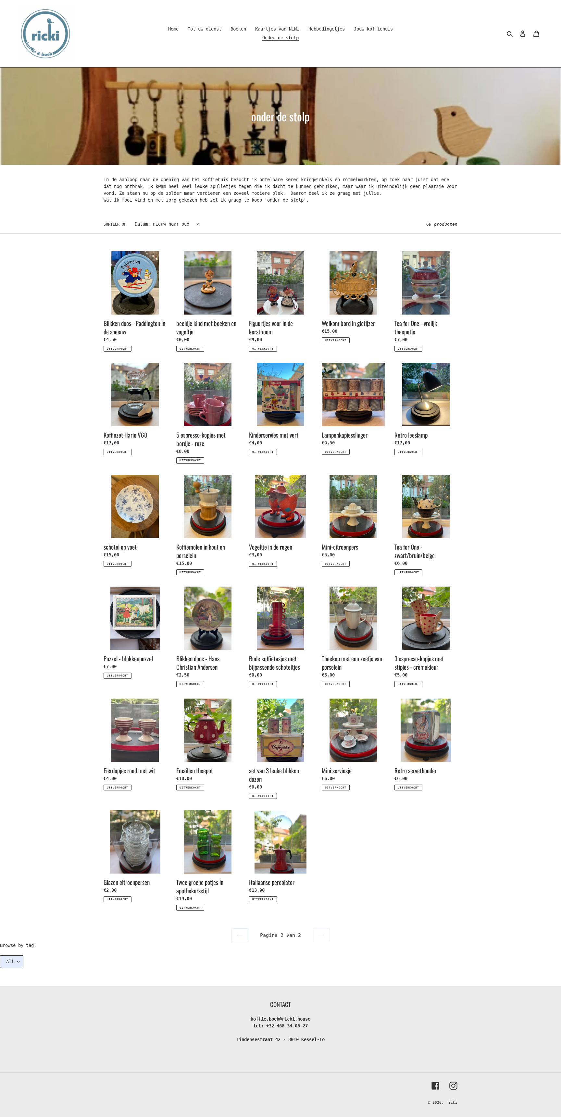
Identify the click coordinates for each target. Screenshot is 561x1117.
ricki (451, 1102)
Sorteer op (115, 224)
